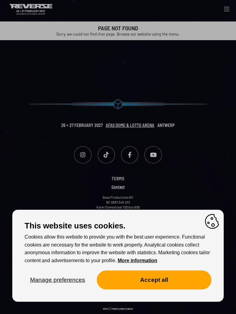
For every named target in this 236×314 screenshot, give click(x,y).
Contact (118, 187)
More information (137, 260)
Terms (118, 178)
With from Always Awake (118, 309)
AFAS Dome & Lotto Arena (130, 125)
